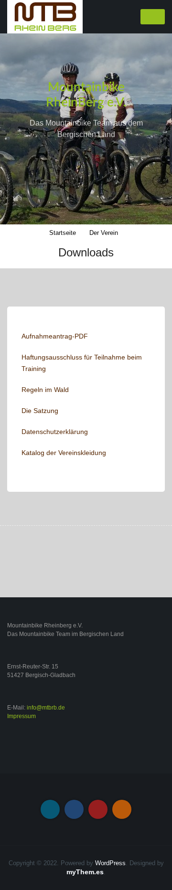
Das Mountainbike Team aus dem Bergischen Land (86, 128)
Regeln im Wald (45, 389)
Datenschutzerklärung (55, 431)
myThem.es (85, 872)
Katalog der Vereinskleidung (64, 452)
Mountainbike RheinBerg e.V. (86, 95)
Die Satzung (40, 410)
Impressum (21, 716)
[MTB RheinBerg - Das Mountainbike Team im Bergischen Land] (45, 16)
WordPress (110, 863)
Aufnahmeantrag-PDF (55, 336)
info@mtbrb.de (46, 707)
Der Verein (103, 232)
